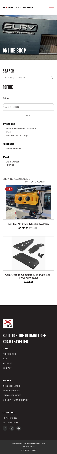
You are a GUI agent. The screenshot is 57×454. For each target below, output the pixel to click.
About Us (7, 363)
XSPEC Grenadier (11, 391)
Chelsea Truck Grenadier (16, 400)
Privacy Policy (28, 447)
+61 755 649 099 (10, 418)
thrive (33, 450)
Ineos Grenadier (11, 386)
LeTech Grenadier (12, 395)
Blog (5, 359)
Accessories (9, 354)
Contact (7, 368)
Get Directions (10, 423)
